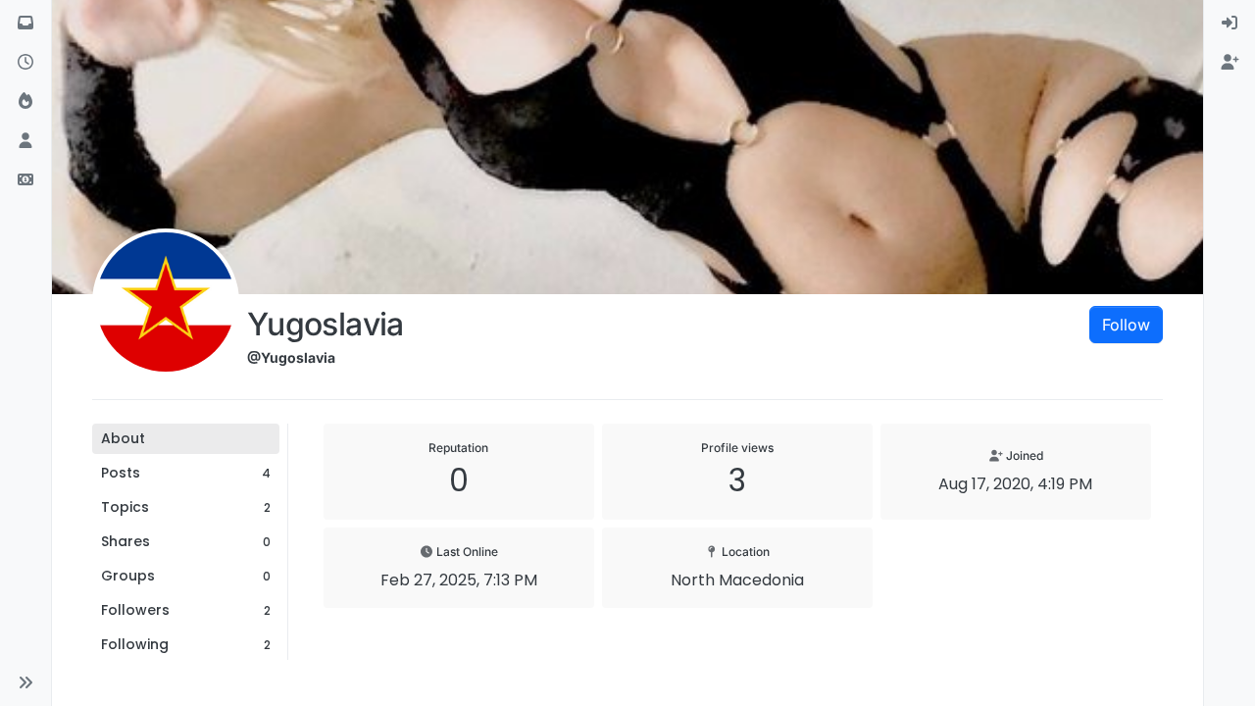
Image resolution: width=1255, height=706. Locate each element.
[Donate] (25, 180)
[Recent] (25, 62)
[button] (25, 682)
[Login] (1229, 23)
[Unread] (25, 23)
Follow (1126, 324)
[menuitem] (1229, 23)
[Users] (25, 141)
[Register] (1229, 62)
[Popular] (25, 102)
